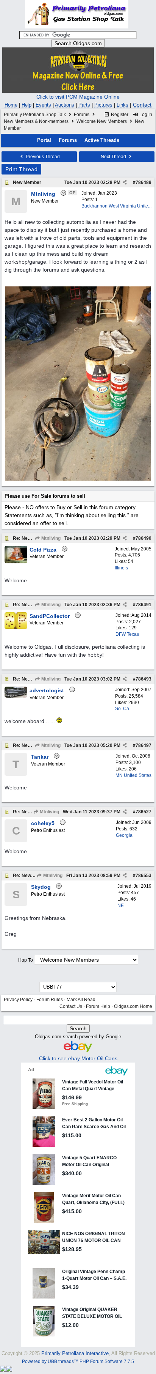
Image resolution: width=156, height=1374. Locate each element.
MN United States (133, 775)
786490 (143, 538)
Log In (145, 114)
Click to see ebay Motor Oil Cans (78, 1058)
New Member (27, 182)
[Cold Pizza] (16, 561)
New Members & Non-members (36, 121)
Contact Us (70, 1006)
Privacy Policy (18, 999)
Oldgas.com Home (133, 1006)
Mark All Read (81, 999)
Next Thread (114, 156)
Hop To (25, 960)
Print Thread (21, 169)
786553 (143, 875)
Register (119, 114)
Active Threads (101, 140)
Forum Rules (49, 999)
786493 (143, 679)
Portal (44, 140)
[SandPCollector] (16, 627)
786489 (143, 182)
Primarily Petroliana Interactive (75, 1353)
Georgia (124, 835)
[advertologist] (16, 696)
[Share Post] (124, 182)
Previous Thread (42, 156)
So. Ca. (122, 708)
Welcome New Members (101, 121)
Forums (81, 114)
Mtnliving (50, 538)
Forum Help (98, 1006)
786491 (143, 604)
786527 (143, 811)
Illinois (121, 568)
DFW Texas (127, 634)
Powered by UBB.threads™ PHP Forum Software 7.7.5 (78, 1361)
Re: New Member (31, 538)
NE (120, 905)
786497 (143, 745)
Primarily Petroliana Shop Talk (35, 114)
